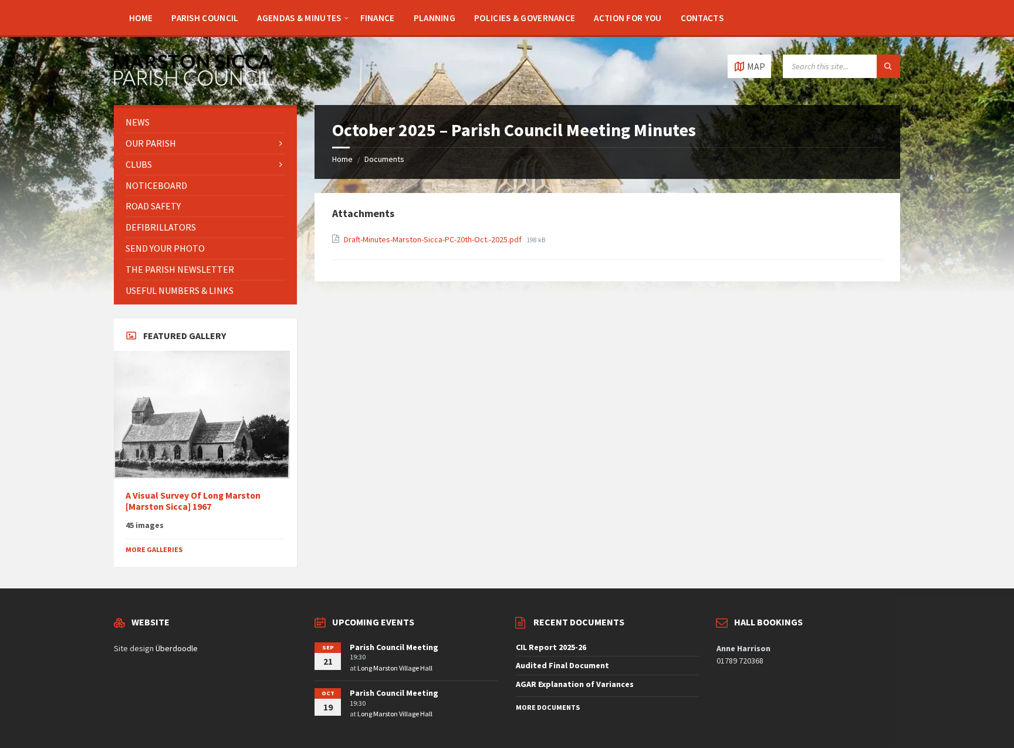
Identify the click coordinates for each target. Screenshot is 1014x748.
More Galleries (154, 549)
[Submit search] (888, 66)
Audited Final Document (562, 665)
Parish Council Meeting (394, 647)
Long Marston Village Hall (394, 668)
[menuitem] (141, 17)
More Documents (548, 707)
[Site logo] (193, 82)
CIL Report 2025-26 (551, 647)
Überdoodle (177, 648)
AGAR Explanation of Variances (575, 684)
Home (342, 159)
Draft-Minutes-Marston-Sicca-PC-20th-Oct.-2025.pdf (433, 239)
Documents (384, 159)
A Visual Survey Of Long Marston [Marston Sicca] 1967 (193, 501)
